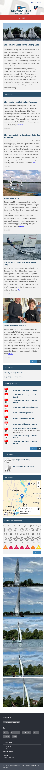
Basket (33, 2)
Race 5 (15, 397)
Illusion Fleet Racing (26, 418)
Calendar (7, 736)
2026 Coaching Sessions (27, 390)
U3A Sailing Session (25, 413)
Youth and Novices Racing (28, 428)
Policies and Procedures (11, 722)
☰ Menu (22, 18)
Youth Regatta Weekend (15, 326)
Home (6, 733)
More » (20, 124)
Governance (15, 733)
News (14, 736)
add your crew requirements (23, 466)
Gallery (36, 733)
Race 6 (34, 424)
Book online (26, 733)
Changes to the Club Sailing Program (20, 102)
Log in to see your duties (13, 377)
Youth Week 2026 (11, 198)
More (34, 362)
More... (37, 552)
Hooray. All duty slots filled (14, 373)
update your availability (21, 459)
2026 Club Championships (28, 407)
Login (39, 2)
